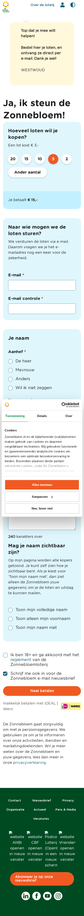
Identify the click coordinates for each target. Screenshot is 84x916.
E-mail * (16, 275)
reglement (20, 660)
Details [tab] (42, 416)
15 (26, 159)
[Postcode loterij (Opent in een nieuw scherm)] (51, 849)
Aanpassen (40, 496)
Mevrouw (24, 370)
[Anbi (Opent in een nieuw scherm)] (17, 847)
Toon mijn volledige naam (41, 610)
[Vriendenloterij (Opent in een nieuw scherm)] (67, 847)
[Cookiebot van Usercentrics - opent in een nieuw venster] (61, 405)
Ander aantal (27, 172)
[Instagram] (58, 896)
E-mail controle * (25, 299)
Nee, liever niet (42, 508)
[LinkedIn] (25, 896)
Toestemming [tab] (15, 416)
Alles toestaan (42, 484)
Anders (22, 379)
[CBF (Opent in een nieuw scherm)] (35, 847)
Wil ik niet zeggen (33, 388)
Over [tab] (68, 416)
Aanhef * (17, 352)
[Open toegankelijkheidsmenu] (73, 5)
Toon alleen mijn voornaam (42, 619)
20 (13, 159)
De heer (23, 361)
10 (40, 159)
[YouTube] (47, 896)
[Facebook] (36, 896)
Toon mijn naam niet (36, 628)
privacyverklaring (29, 763)
